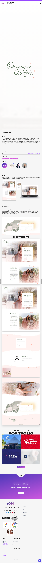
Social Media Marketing (4, 553)
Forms (24, 510)
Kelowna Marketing (15, 541)
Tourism (13, 557)
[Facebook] (6, 513)
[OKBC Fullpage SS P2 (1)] (21, 354)
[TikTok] (14, 513)
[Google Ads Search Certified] (14, 525)
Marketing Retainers (4, 548)
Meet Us (24, 504)
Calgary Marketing (15, 544)
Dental (13, 554)
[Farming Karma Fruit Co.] (30, 441)
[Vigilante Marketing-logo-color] (7, 3)
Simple (34, 151)
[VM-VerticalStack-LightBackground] (10, 506)
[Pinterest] (12, 513)
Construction (14, 551)
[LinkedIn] (8, 513)
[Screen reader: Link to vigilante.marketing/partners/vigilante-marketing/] (4, 165)
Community (24, 507)
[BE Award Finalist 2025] (10, 532)
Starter (39, 149)
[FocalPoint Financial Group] (30, 456)
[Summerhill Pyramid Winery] (11, 441)
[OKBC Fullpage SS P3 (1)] (21, 401)
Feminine (31, 151)
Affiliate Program (25, 513)
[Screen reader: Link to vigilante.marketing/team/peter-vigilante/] (24, 165)
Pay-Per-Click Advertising (4, 555)
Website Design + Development (4, 542)
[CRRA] (11, 456)
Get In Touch (25, 512)
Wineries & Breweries (15, 559)
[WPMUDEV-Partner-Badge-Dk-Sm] (6, 518)
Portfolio (24, 506)
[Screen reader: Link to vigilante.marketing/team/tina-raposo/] (18, 165)
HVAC (13, 550)
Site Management (5, 543)
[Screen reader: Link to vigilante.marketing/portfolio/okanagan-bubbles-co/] (11, 165)
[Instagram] (10, 513)
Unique (39, 151)
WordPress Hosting (5, 544)
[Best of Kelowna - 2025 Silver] (14, 518)
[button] (41, 3)
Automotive (14, 553)
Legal (13, 556)
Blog (23, 509)
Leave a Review (25, 515)
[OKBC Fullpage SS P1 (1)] (21, 308)
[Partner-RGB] (6, 525)
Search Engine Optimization (5, 551)
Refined (36, 151)
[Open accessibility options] (39, 560)
